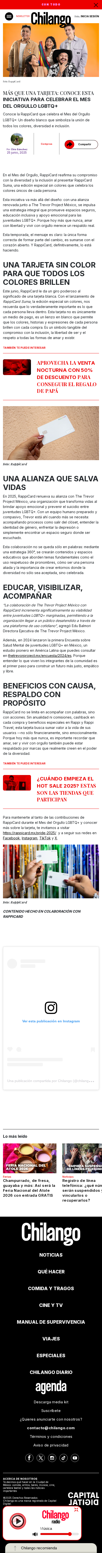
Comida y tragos (51, 1288)
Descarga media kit (51, 1402)
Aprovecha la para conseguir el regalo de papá (67, 376)
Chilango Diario (51, 1372)
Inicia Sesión (90, 16)
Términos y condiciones (51, 1436)
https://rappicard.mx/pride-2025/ (29, 833)
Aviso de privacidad (51, 1445)
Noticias (68, 1176)
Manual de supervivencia (51, 1322)
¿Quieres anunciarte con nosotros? (51, 1419)
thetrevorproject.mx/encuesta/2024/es (40, 655)
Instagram (29, 838)
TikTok (45, 838)
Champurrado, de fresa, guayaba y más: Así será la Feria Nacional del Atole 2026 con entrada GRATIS (29, 1188)
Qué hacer (51, 1272)
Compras (46, 144)
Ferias (7, 1176)
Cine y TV (51, 1305)
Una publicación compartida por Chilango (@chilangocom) (53, 1081)
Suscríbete (51, 1410)
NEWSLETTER (22, 16)
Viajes (51, 1339)
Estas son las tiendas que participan (66, 789)
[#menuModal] (9, 16)
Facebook (11, 838)
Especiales (51, 1355)
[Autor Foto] (16, 139)
